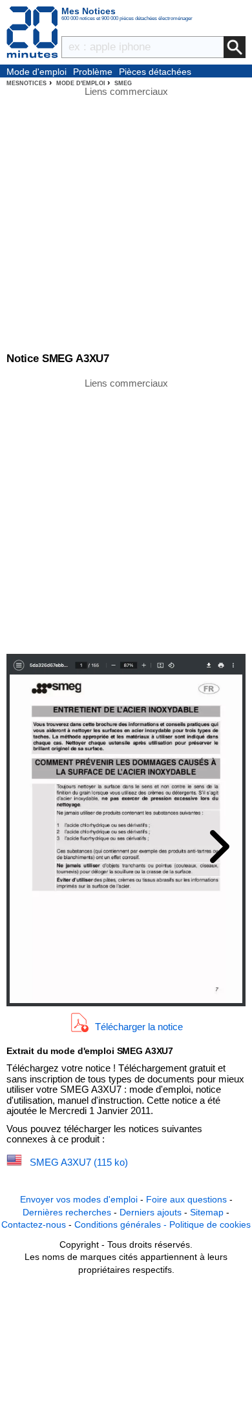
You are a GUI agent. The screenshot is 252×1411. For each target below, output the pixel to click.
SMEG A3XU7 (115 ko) (79, 1162)
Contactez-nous (33, 1224)
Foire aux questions (186, 1199)
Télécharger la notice (139, 1026)
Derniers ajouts (151, 1212)
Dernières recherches (67, 1212)
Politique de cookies (210, 1224)
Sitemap (207, 1212)
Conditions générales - (121, 1224)
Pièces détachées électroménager (155, 72)
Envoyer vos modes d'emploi (79, 1199)
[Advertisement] (126, 515)
